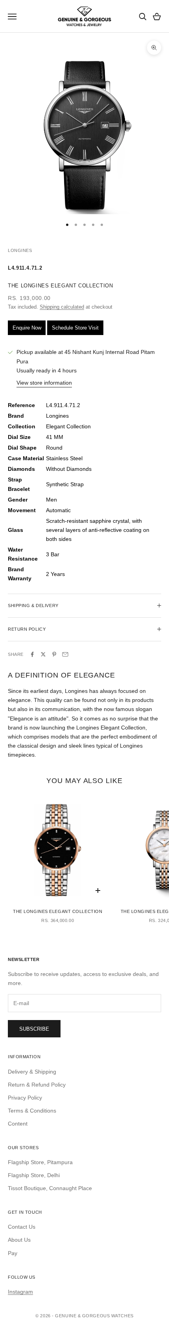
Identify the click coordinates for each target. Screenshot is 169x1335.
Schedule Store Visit (75, 328)
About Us (19, 1240)
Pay (12, 1253)
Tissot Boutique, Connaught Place (50, 1188)
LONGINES (20, 250)
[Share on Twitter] (43, 654)
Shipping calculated (62, 307)
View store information (44, 383)
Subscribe (34, 1029)
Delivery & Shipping (32, 1071)
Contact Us (21, 1227)
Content (18, 1123)
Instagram (20, 1292)
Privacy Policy (25, 1097)
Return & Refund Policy (37, 1084)
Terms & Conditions (32, 1110)
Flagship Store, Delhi (34, 1175)
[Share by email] (65, 654)
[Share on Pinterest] (54, 654)
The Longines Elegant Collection (57, 911)
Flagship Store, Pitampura (40, 1162)
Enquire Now (27, 328)
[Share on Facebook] (32, 654)
